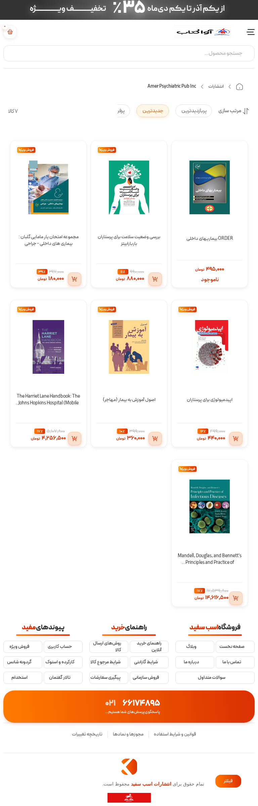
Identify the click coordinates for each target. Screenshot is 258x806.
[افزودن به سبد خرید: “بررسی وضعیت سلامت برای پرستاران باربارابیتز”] (155, 279)
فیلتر (228, 781)
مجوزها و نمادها (128, 734)
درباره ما (191, 662)
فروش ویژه (19, 646)
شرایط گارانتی (146, 662)
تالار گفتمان (60, 677)
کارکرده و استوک (60, 662)
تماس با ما (231, 662)
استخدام (19, 677)
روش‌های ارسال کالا (107, 646)
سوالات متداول (211, 677)
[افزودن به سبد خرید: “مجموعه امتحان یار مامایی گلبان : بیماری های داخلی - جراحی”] (74, 279)
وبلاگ (191, 646)
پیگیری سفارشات (105, 677)
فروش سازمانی (146, 677)
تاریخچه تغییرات (87, 734)
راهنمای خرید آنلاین (149, 646)
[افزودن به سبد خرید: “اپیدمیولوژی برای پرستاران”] (236, 438)
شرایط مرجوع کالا (105, 662)
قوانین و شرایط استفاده (175, 734)
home (239, 86)
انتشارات (216, 86)
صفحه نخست (232, 646)
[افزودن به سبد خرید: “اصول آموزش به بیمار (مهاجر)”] (155, 438)
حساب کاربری (60, 646)
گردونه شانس (19, 662)
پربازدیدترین (194, 111)
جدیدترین (153, 111)
